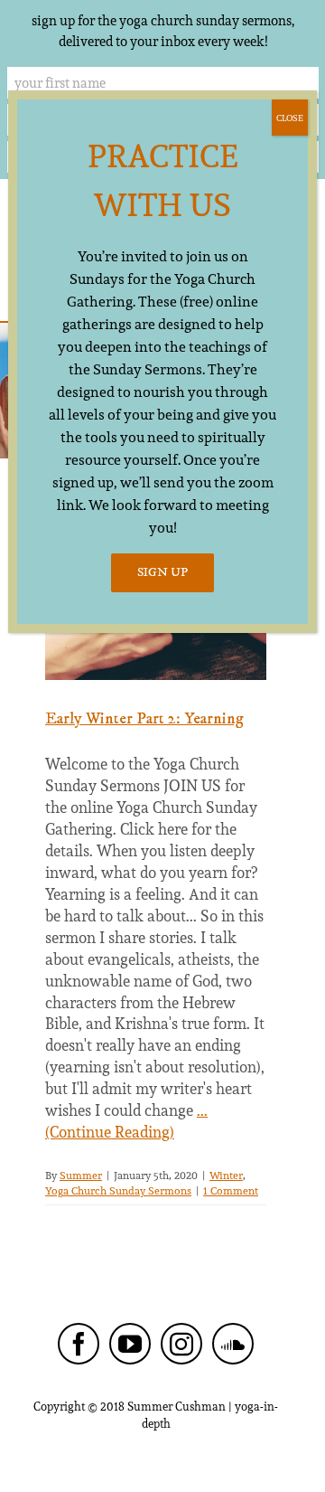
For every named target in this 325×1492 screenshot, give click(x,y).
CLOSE (289, 117)
